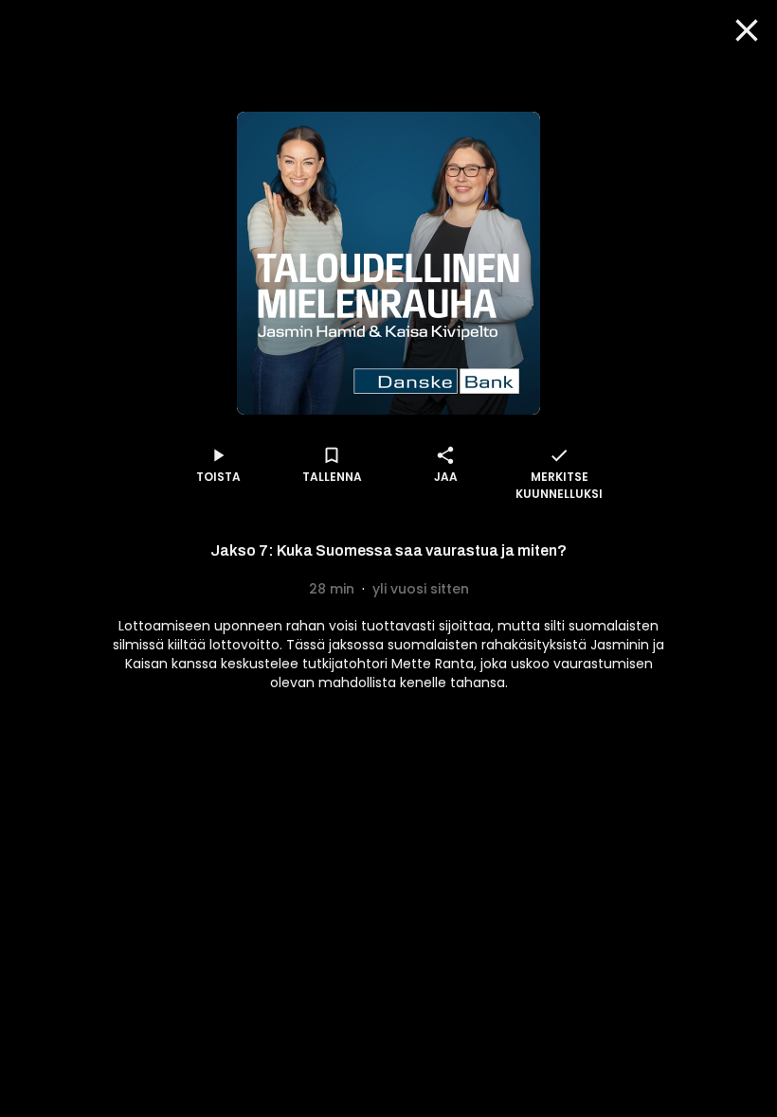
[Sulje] (747, 30)
